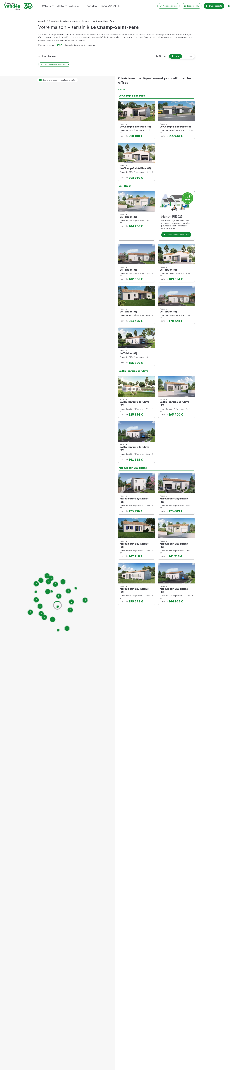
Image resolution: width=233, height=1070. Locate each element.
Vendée (122, 89)
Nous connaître (110, 6)
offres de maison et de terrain (119, 37)
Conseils (92, 6)
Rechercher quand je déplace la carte (59, 80)
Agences (74, 6)
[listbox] (47, 56)
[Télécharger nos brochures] (229, 6)
